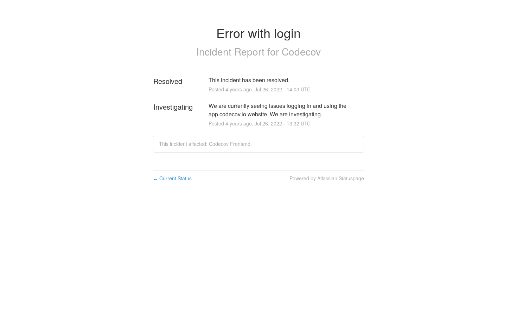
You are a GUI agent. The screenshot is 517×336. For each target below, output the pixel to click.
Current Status (172, 178)
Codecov (301, 51)
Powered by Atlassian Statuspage (326, 178)
